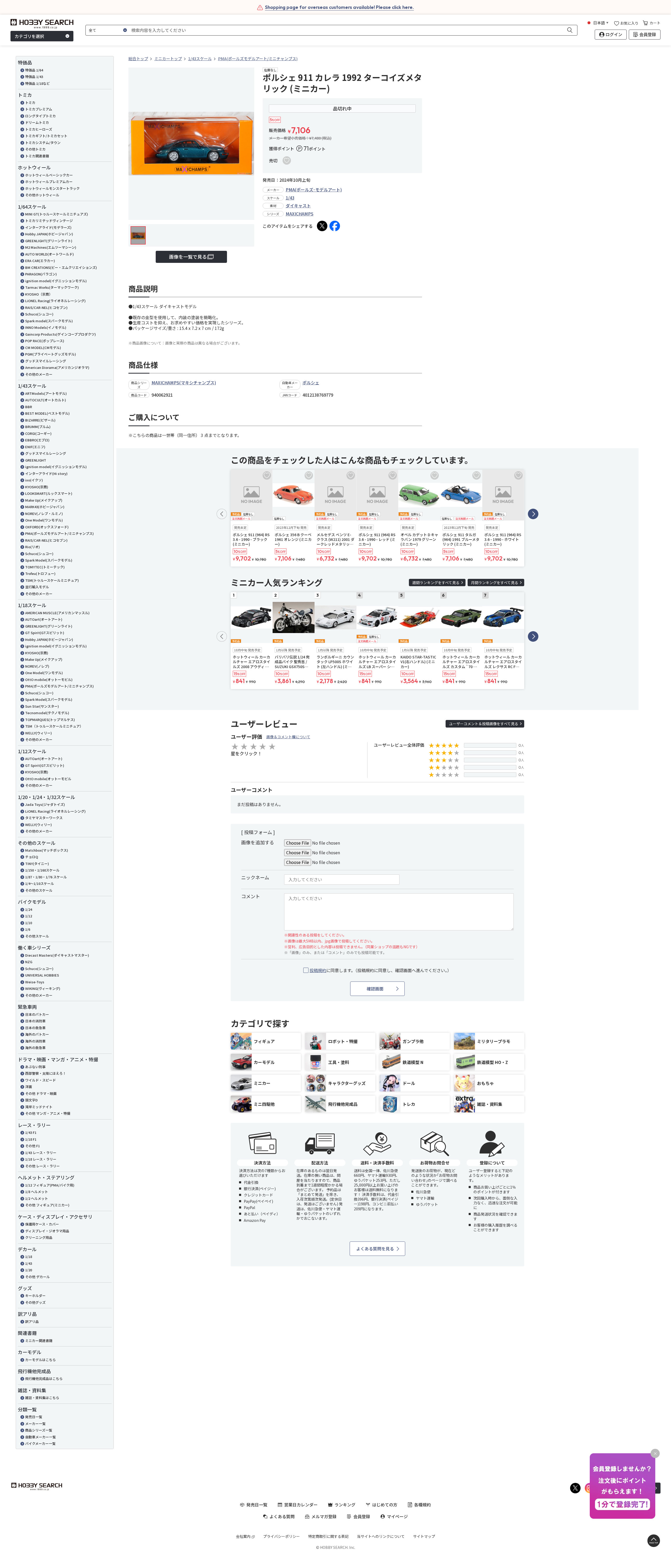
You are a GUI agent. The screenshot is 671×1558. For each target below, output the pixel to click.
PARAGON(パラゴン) (41, 273)
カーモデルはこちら (40, 1359)
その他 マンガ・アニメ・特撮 (47, 1113)
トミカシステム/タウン (43, 142)
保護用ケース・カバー (42, 1224)
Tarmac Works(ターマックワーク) (52, 287)
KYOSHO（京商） (38, 294)
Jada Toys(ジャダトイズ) (45, 804)
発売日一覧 (33, 1416)
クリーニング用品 (38, 1237)
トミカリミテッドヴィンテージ (49, 220)
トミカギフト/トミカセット (46, 135)
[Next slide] (533, 514)
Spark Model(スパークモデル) (48, 560)
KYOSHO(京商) (36, 486)
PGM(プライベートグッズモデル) (50, 354)
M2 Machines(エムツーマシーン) (50, 247)
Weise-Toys (34, 981)
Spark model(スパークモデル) (49, 320)
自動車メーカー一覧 (40, 1436)
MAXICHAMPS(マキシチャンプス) (183, 382)
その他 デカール (37, 1276)
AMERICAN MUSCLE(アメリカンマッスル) (57, 612)
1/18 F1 (30, 1139)
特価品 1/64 (34, 70)
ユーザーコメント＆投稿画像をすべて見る (483, 723)
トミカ (30, 102)
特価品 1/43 (34, 76)
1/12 (28, 915)
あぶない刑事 (35, 1066)
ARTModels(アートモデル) (46, 393)
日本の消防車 (35, 1020)
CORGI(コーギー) (38, 433)
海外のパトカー (37, 1034)
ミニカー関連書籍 (38, 1340)
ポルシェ (310, 382)
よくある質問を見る (375, 1248)
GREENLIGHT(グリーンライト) (48, 240)
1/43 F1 (30, 1132)
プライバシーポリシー (281, 1536)
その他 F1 (32, 1145)
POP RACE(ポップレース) (44, 340)
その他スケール (37, 936)
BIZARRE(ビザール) (40, 420)
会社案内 (243, 1536)
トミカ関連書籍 (37, 155)
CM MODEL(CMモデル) (43, 347)
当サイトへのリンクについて (381, 1536)
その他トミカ (35, 149)
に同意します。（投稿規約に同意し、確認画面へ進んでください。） (380, 970)
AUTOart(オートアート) (43, 619)
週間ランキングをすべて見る (435, 582)
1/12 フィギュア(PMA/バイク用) (49, 1185)
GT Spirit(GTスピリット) (44, 632)
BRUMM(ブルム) (38, 426)
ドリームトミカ (37, 122)
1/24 (28, 909)
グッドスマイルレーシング (45, 360)
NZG (28, 961)
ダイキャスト (298, 205)
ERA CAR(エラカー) (40, 260)
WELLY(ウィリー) (38, 732)
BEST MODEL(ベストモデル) (47, 413)
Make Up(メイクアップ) (43, 500)
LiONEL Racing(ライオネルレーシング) (55, 300)
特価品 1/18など (37, 83)
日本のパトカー (37, 1014)
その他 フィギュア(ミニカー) (47, 1204)
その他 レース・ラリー (42, 1165)
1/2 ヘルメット (36, 1198)
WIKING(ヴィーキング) (42, 988)
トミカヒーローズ (38, 129)
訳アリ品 (32, 1321)
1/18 (28, 1256)
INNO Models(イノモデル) (45, 327)
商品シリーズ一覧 (38, 1430)
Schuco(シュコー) (39, 314)
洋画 (28, 1086)
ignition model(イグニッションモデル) (56, 280)
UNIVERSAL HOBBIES (42, 975)
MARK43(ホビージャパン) (44, 506)
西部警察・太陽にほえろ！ (45, 1073)
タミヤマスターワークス (44, 817)
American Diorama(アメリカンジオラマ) (57, 367)
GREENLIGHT (35, 460)
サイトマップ (424, 1536)
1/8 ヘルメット (36, 1191)
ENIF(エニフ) (35, 446)
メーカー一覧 (35, 1423)
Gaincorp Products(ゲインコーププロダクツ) (60, 334)
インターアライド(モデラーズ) (48, 227)
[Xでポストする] (322, 226)
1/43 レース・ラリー (40, 1152)
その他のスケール (38, 890)
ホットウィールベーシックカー (49, 175)
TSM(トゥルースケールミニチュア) (52, 580)
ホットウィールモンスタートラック (52, 188)
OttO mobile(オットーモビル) (49, 679)
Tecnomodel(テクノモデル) (47, 712)
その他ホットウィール (42, 194)
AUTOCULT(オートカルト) (45, 399)
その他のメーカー (38, 374)
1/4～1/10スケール (39, 883)
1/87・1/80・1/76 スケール (46, 876)
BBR (28, 406)
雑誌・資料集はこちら (42, 1397)
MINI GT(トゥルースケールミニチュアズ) (56, 214)
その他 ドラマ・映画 (41, 1093)
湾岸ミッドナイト (38, 1106)
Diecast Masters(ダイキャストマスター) (57, 955)
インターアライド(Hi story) (46, 473)
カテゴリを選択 (29, 36)
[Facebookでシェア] (334, 226)
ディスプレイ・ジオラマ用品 (47, 1230)
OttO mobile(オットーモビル (48, 778)
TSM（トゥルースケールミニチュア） (54, 726)
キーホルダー (35, 1295)
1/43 (28, 1263)
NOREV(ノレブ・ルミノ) (44, 513)
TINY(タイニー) (37, 863)
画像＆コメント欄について (288, 736)
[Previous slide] (222, 514)
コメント (250, 896)
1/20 (28, 1269)
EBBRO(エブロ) (37, 439)
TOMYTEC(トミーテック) (45, 566)
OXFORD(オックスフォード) (47, 526)
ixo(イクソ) (34, 480)
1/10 (28, 922)
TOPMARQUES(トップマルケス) (50, 719)
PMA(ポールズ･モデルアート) (314, 189)
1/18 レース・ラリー (40, 1159)
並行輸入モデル (37, 586)
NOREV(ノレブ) (37, 666)
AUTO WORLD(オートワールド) (49, 254)
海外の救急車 (35, 1047)
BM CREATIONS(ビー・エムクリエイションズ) (61, 267)
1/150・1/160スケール (42, 870)
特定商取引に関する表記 (328, 1536)
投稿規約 (318, 970)
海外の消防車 (35, 1041)
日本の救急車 (35, 1027)
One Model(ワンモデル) (44, 520)
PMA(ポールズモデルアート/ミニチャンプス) (59, 533)
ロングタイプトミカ (40, 115)
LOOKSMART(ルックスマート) (48, 493)
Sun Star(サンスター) (42, 706)
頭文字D (31, 1099)
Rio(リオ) (32, 546)
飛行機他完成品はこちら (44, 1378)
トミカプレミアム (38, 109)
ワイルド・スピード (40, 1080)
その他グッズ (35, 1302)
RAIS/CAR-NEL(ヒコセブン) (46, 307)
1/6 (27, 929)
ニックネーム (255, 877)
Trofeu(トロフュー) (40, 573)
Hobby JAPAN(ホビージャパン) (49, 233)
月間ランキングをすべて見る (494, 582)
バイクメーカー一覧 (40, 1443)
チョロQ (31, 856)
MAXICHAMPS (299, 213)
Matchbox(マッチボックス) (46, 850)
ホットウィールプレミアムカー (49, 181)
